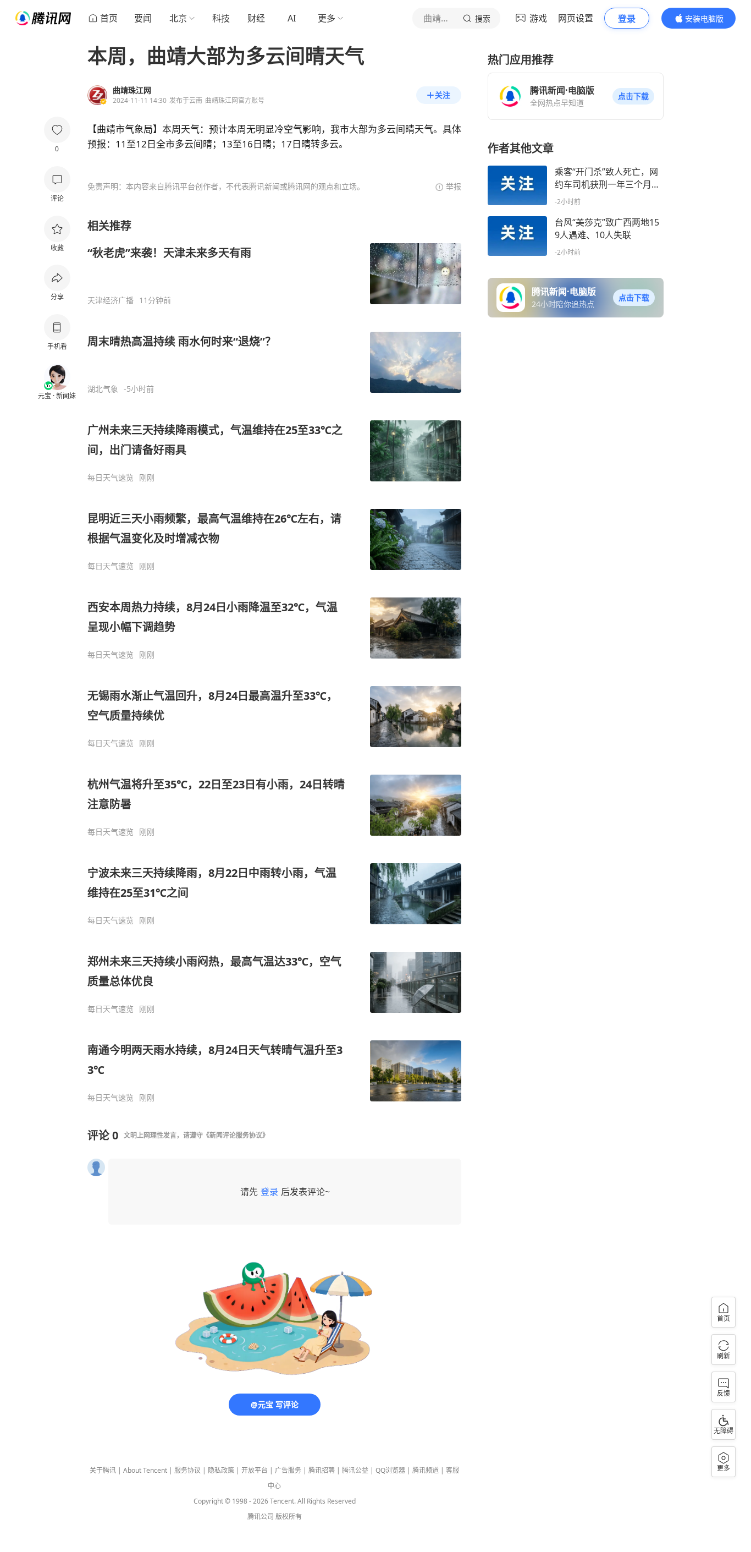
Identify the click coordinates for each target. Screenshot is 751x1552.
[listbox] (274, 660)
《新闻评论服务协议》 (236, 1135)
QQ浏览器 (390, 1470)
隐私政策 (221, 1470)
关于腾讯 (103, 1470)
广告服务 (288, 1470)
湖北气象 (102, 389)
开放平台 (254, 1470)
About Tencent (145, 1470)
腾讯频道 (425, 1470)
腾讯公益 (355, 1470)
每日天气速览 (110, 477)
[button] (633, 96)
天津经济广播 (110, 300)
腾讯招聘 (321, 1470)
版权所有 (288, 1516)
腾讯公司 (260, 1516)
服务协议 (187, 1470)
